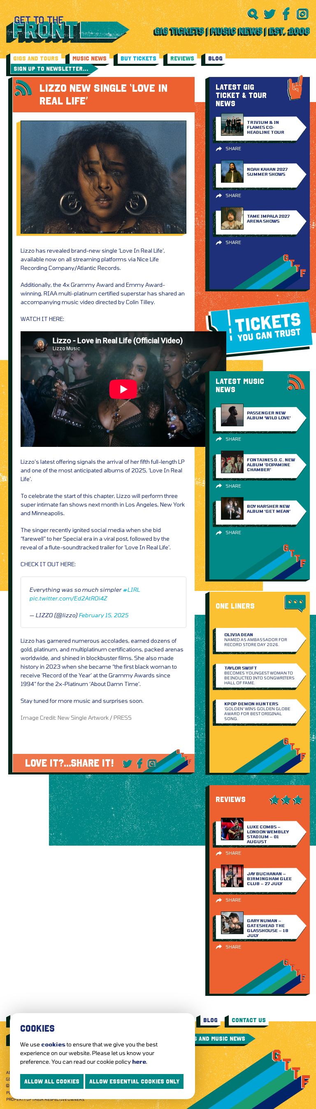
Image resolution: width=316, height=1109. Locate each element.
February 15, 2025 (103, 614)
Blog (215, 58)
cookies (53, 1044)
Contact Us (249, 1020)
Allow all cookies (51, 1081)
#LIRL (131, 589)
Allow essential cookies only (134, 1081)
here (139, 1061)
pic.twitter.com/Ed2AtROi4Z (68, 598)
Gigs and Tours (35, 58)
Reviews (182, 58)
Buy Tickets (138, 58)
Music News (89, 58)
